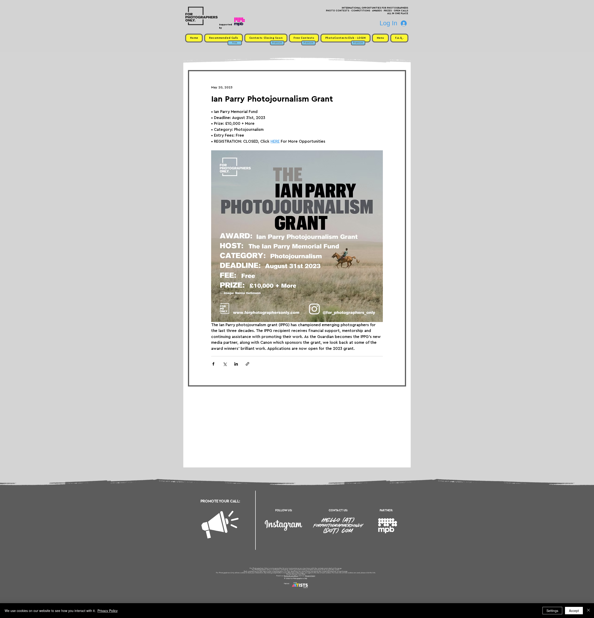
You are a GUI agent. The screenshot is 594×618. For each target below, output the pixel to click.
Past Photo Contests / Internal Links (312, 589)
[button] (380, 38)
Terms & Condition (291, 576)
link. (374, 573)
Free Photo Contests (289, 589)
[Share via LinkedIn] (236, 364)
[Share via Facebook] (213, 364)
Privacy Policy (310, 576)
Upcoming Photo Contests (271, 589)
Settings (552, 610)
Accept (574, 610)
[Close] (588, 610)
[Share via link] (247, 364)
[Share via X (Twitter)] (225, 364)
